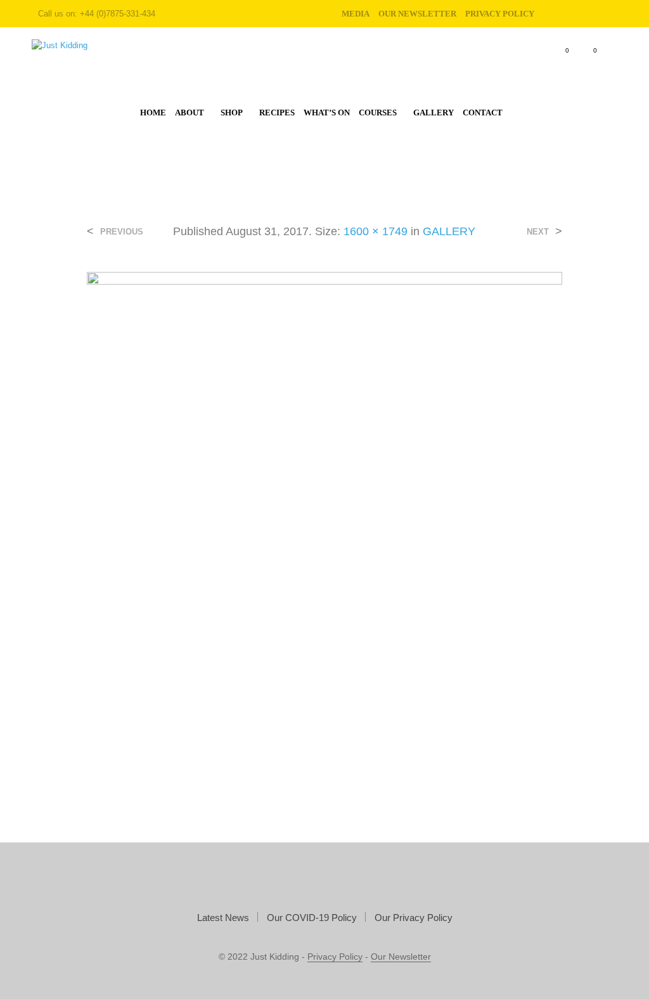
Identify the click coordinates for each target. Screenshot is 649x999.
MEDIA (355, 13)
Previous (121, 232)
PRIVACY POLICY (499, 13)
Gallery (433, 112)
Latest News (223, 917)
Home (153, 112)
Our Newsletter (417, 13)
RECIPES (277, 112)
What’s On (327, 112)
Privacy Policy (335, 957)
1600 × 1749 (376, 231)
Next (538, 232)
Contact (483, 112)
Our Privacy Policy (414, 917)
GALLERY (449, 231)
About (189, 112)
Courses (378, 112)
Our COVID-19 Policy (312, 917)
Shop (232, 112)
